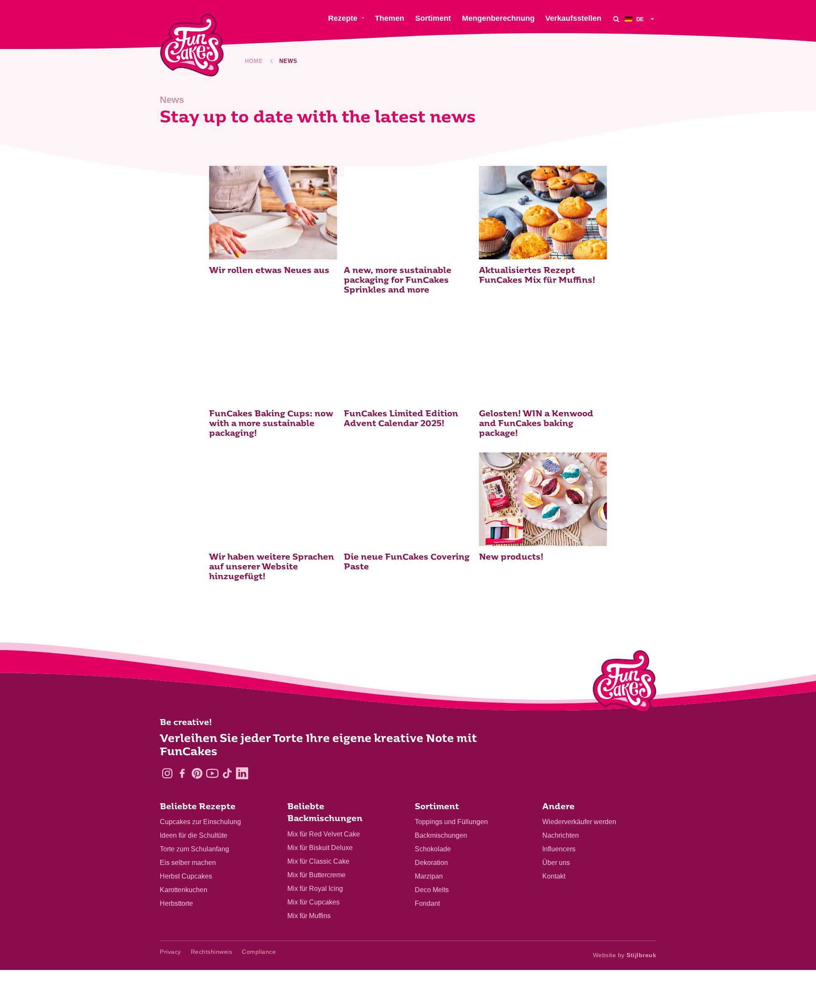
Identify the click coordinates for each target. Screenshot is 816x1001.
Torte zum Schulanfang (194, 849)
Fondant (427, 903)
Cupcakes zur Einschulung (200, 821)
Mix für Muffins (309, 915)
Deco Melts (432, 889)
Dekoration (431, 862)
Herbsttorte (176, 903)
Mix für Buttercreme (316, 875)
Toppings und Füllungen (451, 821)
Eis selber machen (188, 862)
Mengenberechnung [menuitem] (498, 18)
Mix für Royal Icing (315, 888)
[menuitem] (640, 19)
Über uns (556, 862)
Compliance (259, 951)
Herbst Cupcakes (186, 876)
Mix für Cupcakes (313, 902)
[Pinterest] (197, 773)
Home (254, 61)
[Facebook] (182, 773)
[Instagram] (167, 773)
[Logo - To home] (624, 683)
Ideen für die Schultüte (193, 835)
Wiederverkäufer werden (579, 821)
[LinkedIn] (242, 773)
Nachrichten (560, 835)
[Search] (616, 19)
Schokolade (433, 849)
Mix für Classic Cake (318, 861)
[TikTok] (227, 773)
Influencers (558, 849)
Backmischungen (441, 835)
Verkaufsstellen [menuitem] (573, 18)
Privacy (170, 951)
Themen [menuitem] (389, 18)
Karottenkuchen (183, 889)
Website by (625, 955)
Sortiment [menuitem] (433, 18)
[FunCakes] (192, 45)
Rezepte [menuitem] (342, 18)
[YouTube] (212, 773)
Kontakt (553, 876)
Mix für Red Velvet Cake (323, 834)
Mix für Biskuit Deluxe (320, 847)
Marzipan (429, 876)
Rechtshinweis (211, 951)
